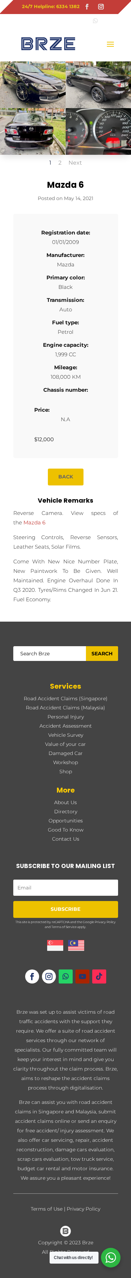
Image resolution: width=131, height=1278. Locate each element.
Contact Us (65, 839)
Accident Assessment (65, 726)
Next (75, 162)
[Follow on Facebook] (87, 6)
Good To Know (65, 830)
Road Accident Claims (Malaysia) (65, 707)
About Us (65, 802)
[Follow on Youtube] (82, 976)
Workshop (65, 762)
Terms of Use (47, 1209)
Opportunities (66, 820)
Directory (65, 811)
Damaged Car (66, 753)
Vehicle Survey (65, 735)
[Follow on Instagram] (101, 6)
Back (65, 477)
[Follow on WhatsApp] (66, 976)
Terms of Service (64, 927)
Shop (65, 771)
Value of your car (65, 744)
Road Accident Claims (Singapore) (66, 698)
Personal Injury (66, 717)
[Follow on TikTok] (99, 976)
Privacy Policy (105, 922)
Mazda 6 (34, 522)
